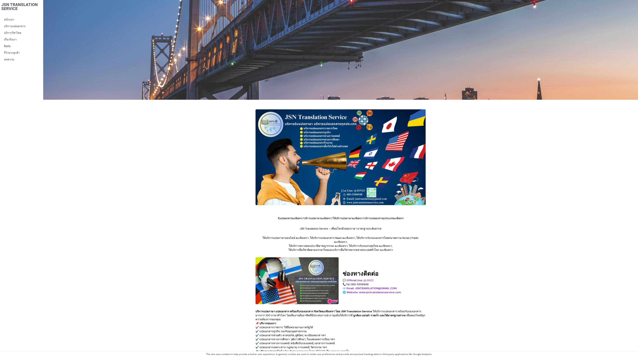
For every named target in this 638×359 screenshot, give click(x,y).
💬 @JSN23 (358, 280)
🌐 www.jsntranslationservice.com (372, 292)
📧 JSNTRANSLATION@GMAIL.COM (370, 288)
